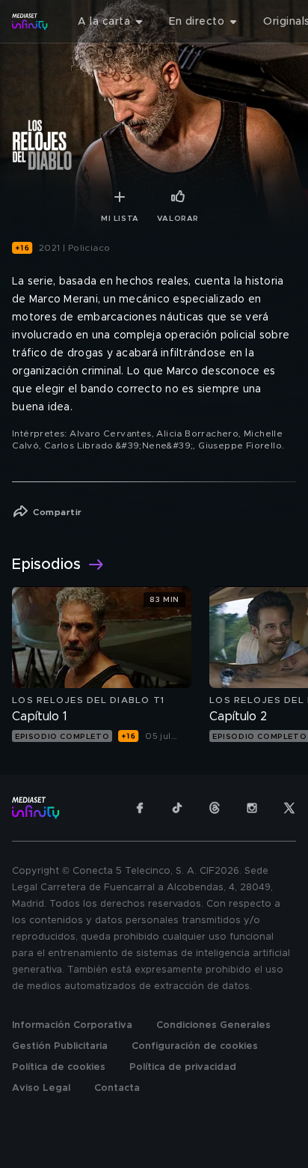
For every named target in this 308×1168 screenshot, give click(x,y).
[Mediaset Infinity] (30, 21)
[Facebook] (140, 808)
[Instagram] (252, 808)
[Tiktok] (177, 808)
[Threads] (214, 808)
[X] (289, 808)
